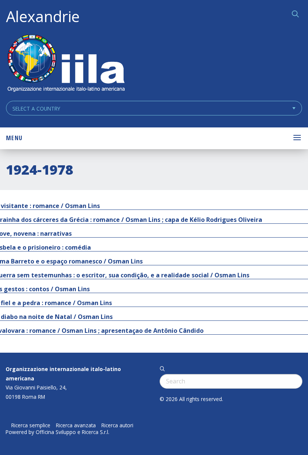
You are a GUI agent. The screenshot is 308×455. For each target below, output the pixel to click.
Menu (14, 138)
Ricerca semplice (30, 425)
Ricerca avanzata (76, 425)
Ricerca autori (117, 425)
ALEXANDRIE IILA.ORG (65, 64)
